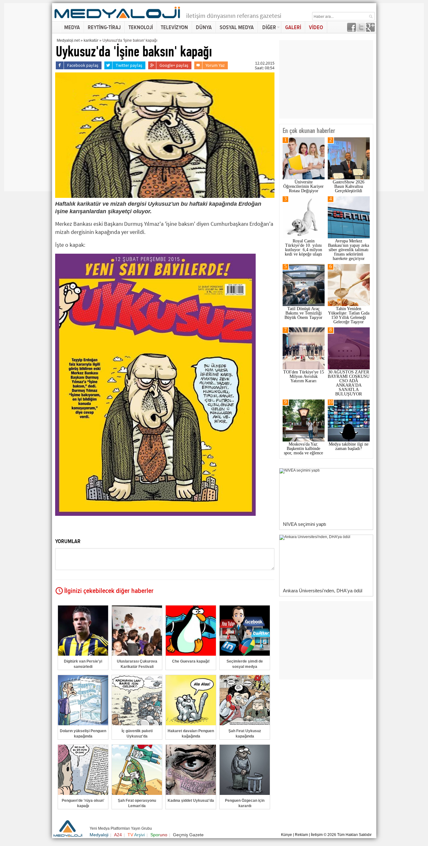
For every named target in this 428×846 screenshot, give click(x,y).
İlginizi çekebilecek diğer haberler (109, 591)
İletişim (317, 835)
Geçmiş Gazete (188, 834)
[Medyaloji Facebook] (351, 30)
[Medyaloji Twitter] (361, 30)
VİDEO (316, 27)
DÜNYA (204, 27)
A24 (118, 834)
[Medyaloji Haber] (118, 19)
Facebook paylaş (82, 65)
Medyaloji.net (68, 40)
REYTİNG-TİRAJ (104, 27)
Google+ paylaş (173, 65)
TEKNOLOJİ (140, 27)
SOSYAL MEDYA (237, 27)
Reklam (301, 835)
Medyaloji (99, 834)
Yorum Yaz (215, 65)
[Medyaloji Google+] (370, 30)
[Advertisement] (29, 97)
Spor (158, 834)
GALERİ (293, 27)
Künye (286, 835)
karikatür (91, 40)
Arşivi (136, 834)
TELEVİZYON (174, 27)
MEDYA (72, 27)
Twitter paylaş (129, 65)
